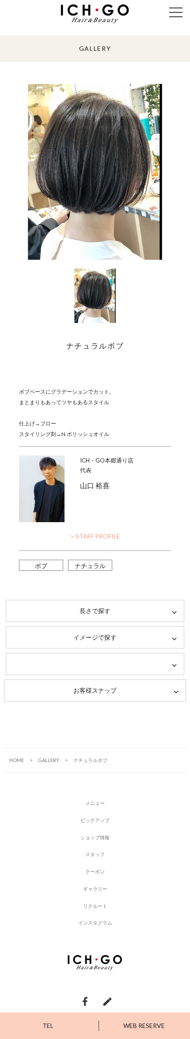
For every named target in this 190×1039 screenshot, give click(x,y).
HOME (16, 760)
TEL (47, 1025)
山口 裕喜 (95, 485)
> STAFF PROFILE (95, 536)
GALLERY (48, 760)
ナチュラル (90, 565)
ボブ (41, 565)
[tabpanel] (95, 172)
